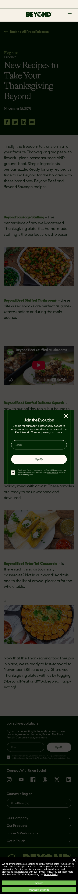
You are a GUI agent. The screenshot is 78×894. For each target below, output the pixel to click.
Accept (39, 882)
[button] (74, 860)
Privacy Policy (45, 872)
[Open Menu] (70, 14)
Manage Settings (39, 889)
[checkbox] (13, 472)
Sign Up (39, 459)
